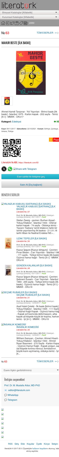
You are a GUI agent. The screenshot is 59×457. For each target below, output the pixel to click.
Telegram (12, 399)
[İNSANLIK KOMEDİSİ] (13, 324)
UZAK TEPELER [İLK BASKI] (31, 238)
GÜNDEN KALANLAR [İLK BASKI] (34, 265)
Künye (47, 443)
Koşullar (30, 443)
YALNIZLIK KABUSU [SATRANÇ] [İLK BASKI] (35, 208)
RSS (10, 443)
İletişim (55, 443)
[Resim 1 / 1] (7, 101)
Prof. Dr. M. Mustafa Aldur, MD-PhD (30, 215)
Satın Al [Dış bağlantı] (31, 184)
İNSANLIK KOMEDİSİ (27, 327)
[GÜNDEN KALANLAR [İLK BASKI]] (8, 270)
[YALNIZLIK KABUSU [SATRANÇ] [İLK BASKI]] (26, 204)
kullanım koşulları (39, 448)
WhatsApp (13, 395)
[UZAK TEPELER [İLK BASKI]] (8, 243)
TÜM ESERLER (45, 32)
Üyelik (39, 443)
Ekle (23, 443)
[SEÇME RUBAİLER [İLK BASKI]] (19, 292)
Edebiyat (16, 121)
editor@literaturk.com (19, 390)
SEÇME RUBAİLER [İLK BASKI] (33, 294)
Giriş (17, 443)
